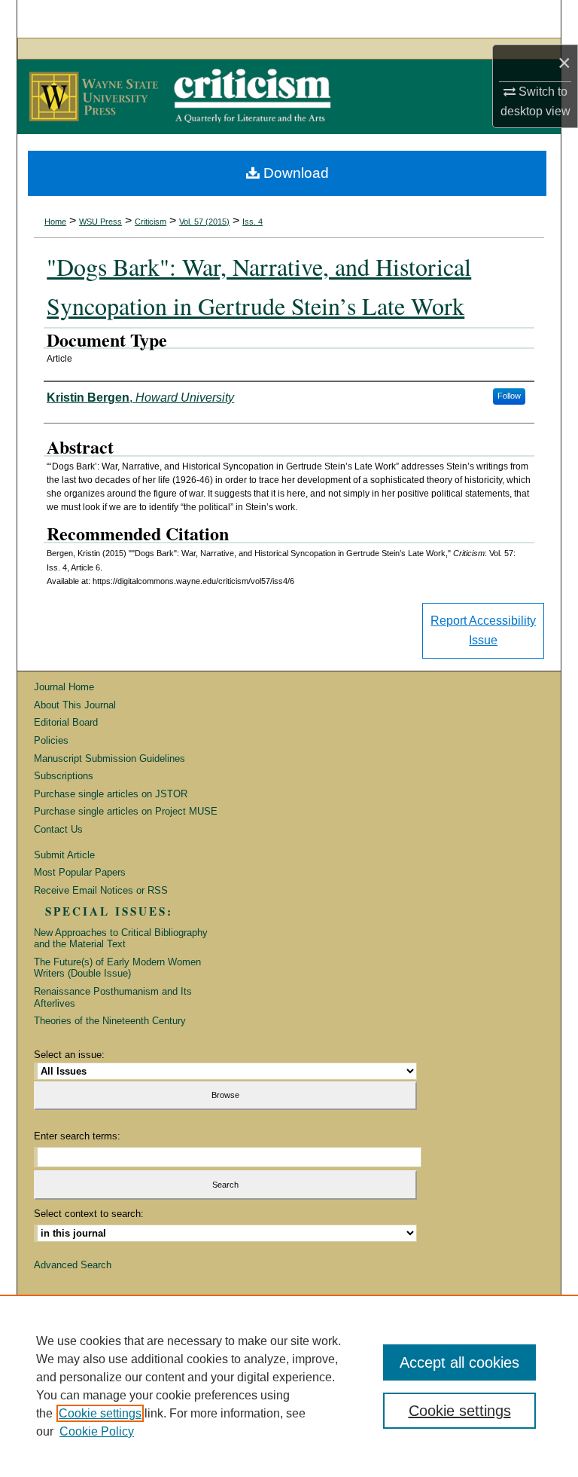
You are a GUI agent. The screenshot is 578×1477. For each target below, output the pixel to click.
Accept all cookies (459, 1362)
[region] (289, 1386)
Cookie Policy (96, 1431)
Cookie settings (100, 1413)
